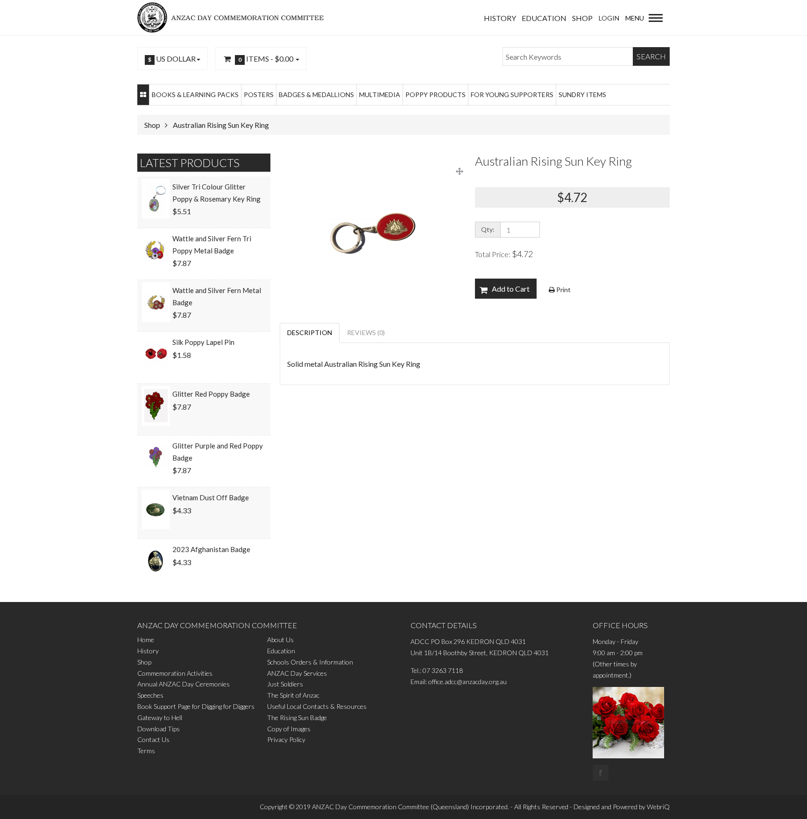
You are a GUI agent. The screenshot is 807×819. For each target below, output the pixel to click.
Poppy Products (435, 94)
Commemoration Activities (174, 673)
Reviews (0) (366, 332)
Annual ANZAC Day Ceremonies (183, 684)
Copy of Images (289, 729)
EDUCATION (544, 18)
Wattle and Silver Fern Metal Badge (216, 296)
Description (309, 332)
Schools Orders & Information (310, 662)
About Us (280, 640)
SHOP (582, 18)
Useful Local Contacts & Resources (317, 706)
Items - (265, 58)
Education (281, 651)
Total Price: (504, 254)
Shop (152, 124)
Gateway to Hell (159, 717)
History (148, 651)
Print (563, 290)
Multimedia (379, 94)
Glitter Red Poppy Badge (211, 394)
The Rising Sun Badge (297, 717)
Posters (259, 94)
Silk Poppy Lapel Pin (203, 342)
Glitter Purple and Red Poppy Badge (217, 451)
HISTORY (500, 18)
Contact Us (153, 739)
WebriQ (658, 807)
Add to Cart (511, 288)
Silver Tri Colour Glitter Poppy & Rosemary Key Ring (216, 192)
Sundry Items (582, 94)
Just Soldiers (285, 684)
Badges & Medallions (316, 94)
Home (145, 640)
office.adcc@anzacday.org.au (467, 682)
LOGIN (609, 18)
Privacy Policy (286, 739)
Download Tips (158, 729)
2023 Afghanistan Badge (211, 549)
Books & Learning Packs (195, 94)
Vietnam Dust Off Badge (210, 497)
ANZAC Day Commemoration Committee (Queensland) (390, 807)
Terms (146, 751)
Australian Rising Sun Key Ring (221, 124)
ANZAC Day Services (297, 673)
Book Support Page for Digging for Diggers (196, 706)
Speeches (150, 695)
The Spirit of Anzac (293, 695)
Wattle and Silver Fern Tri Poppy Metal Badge (211, 244)
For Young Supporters (512, 94)
